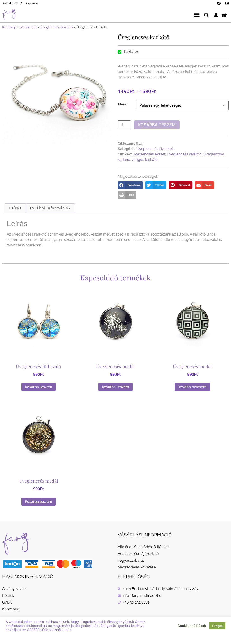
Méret (123, 104)
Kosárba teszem (157, 124)
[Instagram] (227, 3)
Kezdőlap (9, 27)
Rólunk (7, 3)
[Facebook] (219, 3)
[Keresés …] (206, 14)
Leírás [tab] (15, 208)
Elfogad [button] (217, 626)
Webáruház (28, 27)
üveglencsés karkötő (184, 154)
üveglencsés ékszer (149, 154)
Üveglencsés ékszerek (56, 27)
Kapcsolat (31, 3)
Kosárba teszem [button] (38, 387)
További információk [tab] (50, 208)
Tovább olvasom (192, 387)
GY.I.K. (18, 3)
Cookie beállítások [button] (192, 626)
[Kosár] (224, 14)
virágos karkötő (145, 159)
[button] (196, 15)
